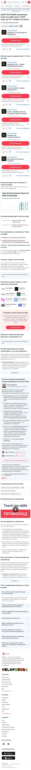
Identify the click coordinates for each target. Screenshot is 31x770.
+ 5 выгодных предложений (9, 22)
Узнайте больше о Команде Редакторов (15, 460)
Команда (4, 722)
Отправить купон (15, 327)
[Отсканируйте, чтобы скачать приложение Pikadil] (8, 753)
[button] (8, 2)
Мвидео (4, 700)
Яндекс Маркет (6, 704)
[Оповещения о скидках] (23, 2)
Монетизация (5, 731)
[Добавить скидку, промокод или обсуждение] (29, 2)
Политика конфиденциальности (9, 767)
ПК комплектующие (7, 684)
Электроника (5, 677)
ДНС (3, 711)
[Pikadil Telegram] (8, 744)
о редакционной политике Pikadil (17, 417)
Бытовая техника (6, 681)
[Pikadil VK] (3, 744)
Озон (3, 706)
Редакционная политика (8, 729)
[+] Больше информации (22, 49)
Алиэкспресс (5, 697)
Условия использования (7, 765)
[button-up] (4, 49)
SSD (3, 688)
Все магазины (5, 713)
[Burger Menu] (2, 2)
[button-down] (10, 49)
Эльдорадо (5, 702)
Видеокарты (5, 686)
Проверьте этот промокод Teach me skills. (14, 237)
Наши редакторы (8, 395)
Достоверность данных (8, 727)
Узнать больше (15, 11)
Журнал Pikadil (5, 724)
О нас (3, 720)
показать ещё (12, 188)
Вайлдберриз (5, 709)
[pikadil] (4, 2)
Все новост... (25, 225)
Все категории (5, 690)
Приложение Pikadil (8, 749)
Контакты (4, 736)
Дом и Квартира (6, 679)
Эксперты (4, 733)
